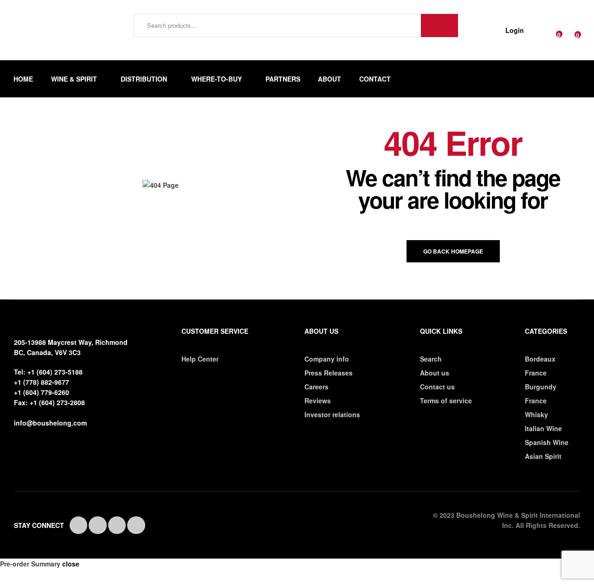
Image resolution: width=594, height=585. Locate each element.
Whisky (536, 414)
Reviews (317, 400)
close (70, 563)
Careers (316, 386)
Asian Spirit (543, 456)
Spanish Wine (546, 442)
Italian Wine (543, 428)
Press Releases (328, 372)
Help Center (200, 358)
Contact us (437, 386)
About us (434, 372)
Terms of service (446, 400)
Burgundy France (540, 393)
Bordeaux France (540, 365)
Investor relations (332, 414)
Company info (326, 358)
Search (439, 25)
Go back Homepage (453, 251)
